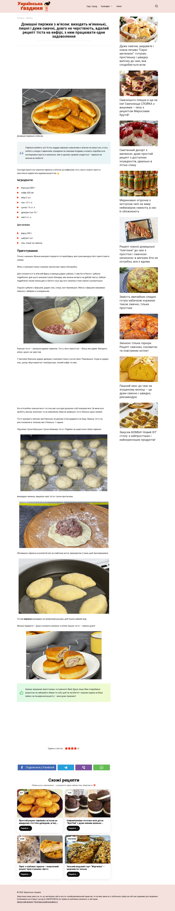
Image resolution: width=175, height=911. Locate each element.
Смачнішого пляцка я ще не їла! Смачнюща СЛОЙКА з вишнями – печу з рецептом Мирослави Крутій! (138, 107)
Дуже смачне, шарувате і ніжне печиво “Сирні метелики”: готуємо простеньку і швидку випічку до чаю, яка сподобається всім (137, 55)
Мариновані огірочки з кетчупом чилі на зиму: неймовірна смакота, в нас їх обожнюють (138, 206)
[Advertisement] (64, 68)
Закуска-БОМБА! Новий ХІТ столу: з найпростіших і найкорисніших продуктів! (138, 435)
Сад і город (92, 6)
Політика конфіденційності (46, 902)
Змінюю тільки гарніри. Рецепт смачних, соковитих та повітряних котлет (138, 347)
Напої (119, 6)
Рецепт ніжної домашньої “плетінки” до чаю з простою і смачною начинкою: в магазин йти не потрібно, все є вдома (139, 254)
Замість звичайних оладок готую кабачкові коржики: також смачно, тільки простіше (138, 302)
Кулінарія (105, 6)
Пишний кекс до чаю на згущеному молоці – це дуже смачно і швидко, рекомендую (136, 391)
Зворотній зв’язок (25, 902)
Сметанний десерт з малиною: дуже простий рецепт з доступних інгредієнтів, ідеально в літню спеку (136, 157)
